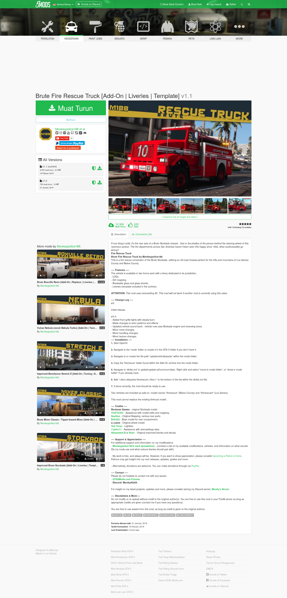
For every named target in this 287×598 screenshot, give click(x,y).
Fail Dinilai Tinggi (168, 574)
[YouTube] (68, 132)
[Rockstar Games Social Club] (80, 132)
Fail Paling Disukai (168, 562)
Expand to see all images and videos (180, 216)
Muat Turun (74, 108)
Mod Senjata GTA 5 (121, 568)
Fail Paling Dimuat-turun (171, 568)
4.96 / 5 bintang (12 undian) (239, 227)
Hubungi (210, 551)
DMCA (209, 568)
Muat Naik (196, 4)
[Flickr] (64, 132)
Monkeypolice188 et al (70, 129)
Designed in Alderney (47, 550)
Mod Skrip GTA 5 (120, 574)
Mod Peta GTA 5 (119, 586)
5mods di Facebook (219, 580)
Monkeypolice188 (68, 246)
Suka (136, 227)
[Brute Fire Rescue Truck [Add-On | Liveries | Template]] (180, 148)
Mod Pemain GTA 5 (121, 580)
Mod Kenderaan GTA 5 (123, 557)
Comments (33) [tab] (143, 234)
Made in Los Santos (46, 553)
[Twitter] (56, 132)
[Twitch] (72, 132)
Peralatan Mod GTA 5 (122, 551)
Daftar (232, 4)
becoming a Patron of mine (227, 456)
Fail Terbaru (165, 551)
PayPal (195, 465)
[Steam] (76, 132)
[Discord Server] (85, 132)
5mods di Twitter (218, 574)
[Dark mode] (242, 4)
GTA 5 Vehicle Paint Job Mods (127, 562)
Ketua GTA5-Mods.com (171, 580)
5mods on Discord (219, 586)
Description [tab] (119, 234)
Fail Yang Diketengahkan (172, 557)
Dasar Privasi (213, 557)
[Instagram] (60, 132)
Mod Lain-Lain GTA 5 (122, 592)
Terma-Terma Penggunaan (220, 562)
